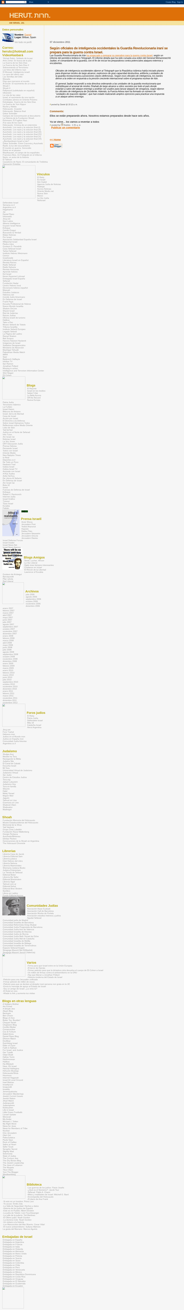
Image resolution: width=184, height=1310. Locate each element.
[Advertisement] (110, 33)
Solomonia (7, 1154)
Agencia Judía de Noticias (49, 184)
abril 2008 (7, 643)
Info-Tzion (7, 434)
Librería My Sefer (11, 877)
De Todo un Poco (10, 462)
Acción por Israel (10, 418)
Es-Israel (41, 179)
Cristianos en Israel (33, 567)
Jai (4, 212)
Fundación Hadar (11, 283)
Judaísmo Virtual (10, 773)
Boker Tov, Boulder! (11, 1020)
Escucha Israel (9, 766)
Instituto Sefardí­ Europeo (14, 329)
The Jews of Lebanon (12, 1165)
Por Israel (7, 237)
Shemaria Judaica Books (14, 868)
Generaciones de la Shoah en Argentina (21, 841)
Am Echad (7, 1006)
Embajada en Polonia (12, 1256)
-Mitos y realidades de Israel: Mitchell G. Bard (48, 1194)
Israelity (6, 1089)
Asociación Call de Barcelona (40, 911)
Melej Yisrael (8, 793)
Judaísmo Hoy (9, 784)
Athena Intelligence (11, 223)
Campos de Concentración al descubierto (21, 116)
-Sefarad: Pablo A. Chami (38, 1192)
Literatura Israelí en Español (15, 260)
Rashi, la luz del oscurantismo (16, 146)
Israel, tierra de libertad (13, 414)
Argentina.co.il (9, 207)
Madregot (7, 809)
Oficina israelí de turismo (14, 318)
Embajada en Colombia (13, 1263)
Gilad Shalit (8, 1055)
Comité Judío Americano (14, 297)
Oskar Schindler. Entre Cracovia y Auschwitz (23, 143)
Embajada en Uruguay (13, 1279)
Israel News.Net (10, 545)
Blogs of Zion (9, 1018)
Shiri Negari (8, 373)
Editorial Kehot (9, 886)
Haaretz (25, 529)
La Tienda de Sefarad (12, 872)
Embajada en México (12, 1272)
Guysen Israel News (12, 226)
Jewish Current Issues (13, 1096)
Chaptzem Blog (10, 1025)
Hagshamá (8, 209)
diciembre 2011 (10, 700)
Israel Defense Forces (13, 540)
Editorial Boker (9, 875)
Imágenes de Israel (11, 343)
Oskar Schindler (10, 113)
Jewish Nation (9, 1098)
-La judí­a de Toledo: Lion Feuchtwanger (21, 1213)
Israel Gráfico (9, 499)
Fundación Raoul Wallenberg (16, 832)
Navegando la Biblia (12, 759)
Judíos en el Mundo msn (14, 736)
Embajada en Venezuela (14, 1270)
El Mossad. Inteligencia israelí (16, 72)
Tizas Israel (8, 503)
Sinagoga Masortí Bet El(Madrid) (17, 950)
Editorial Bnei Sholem (12, 888)
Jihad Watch (8, 1101)
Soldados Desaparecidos (14, 345)
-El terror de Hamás (36, 968)
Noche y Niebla (10, 106)
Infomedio (7, 216)
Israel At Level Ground (13, 1080)
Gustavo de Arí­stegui (12, 574)
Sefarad (6, 281)
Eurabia (6, 506)
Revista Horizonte (11, 269)
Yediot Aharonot (28, 526)
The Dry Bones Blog (12, 1160)
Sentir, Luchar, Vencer (34, 560)
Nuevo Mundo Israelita (13, 306)
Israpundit (7, 1087)
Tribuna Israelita (10, 327)
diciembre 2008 (10, 661)
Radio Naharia (9, 267)
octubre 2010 (9, 684)
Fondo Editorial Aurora (13, 895)
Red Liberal (8, 581)
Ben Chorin (8, 1015)
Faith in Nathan (10, 1048)
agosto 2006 (31, 597)
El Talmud (7, 159)
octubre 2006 (32, 601)
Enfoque (6, 228)
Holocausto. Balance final (14, 111)
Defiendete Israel (10, 203)
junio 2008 (7, 647)
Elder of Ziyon (9, 1045)
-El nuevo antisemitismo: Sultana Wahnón (22, 1227)
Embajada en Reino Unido (15, 1253)
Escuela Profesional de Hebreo (17, 304)
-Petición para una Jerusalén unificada (20, 979)
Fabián (6, 508)
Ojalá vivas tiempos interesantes (39, 565)
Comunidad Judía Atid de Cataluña (18, 938)
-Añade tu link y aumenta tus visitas (19, 993)
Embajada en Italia (11, 1247)
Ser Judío (7, 775)
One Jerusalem (10, 1133)
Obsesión (7, 93)
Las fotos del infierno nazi (14, 70)
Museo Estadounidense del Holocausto (20, 822)
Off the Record (34, 398)
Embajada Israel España (14, 278)
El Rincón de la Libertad (35, 570)
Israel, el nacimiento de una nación (18, 97)
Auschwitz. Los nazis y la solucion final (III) (22, 132)
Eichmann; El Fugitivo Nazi (15, 120)
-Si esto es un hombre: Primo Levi (18, 1201)
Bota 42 (6, 485)
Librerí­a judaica (10, 859)
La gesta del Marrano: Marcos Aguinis (20, 1229)
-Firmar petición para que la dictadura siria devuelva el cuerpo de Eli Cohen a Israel (65, 970)
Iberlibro (6, 891)
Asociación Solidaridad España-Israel (20, 239)
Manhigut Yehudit (11, 350)
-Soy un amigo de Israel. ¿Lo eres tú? (20, 989)
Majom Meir (8, 796)
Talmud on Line (10, 800)
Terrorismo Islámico (12, 404)
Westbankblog (9, 1174)
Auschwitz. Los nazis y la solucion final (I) (21, 127)
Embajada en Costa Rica (14, 1276)
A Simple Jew (9, 1009)
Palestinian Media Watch (14, 352)
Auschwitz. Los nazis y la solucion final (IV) (22, 134)
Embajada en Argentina (13, 1242)
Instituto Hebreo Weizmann (15, 253)
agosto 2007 (8, 624)
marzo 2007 (8, 613)
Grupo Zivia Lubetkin (12, 829)
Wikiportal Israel (10, 242)
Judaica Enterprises (12, 870)
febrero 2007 (9, 610)
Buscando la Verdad (12, 232)
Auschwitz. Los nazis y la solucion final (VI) (22, 139)
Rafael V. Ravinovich (12, 494)
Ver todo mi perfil (23, 42)
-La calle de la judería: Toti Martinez (19, 1215)
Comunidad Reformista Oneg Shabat (19, 925)
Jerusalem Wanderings (13, 1094)
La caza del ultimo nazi (13, 74)
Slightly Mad (8, 1151)
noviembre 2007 (10, 631)
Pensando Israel (10, 448)
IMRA (5, 354)
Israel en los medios (36, 391)
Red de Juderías (10, 313)
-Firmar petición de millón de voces (19, 982)
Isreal (5, 487)
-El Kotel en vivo (10, 991)
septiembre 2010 (10, 682)
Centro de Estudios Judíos (15, 777)
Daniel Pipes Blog (11, 1036)
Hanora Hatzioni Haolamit (14, 341)
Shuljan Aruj (8, 754)
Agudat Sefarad (34, 918)
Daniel (28, 35)
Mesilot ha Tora (10, 756)
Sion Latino (8, 221)
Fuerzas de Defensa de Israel (16, 490)
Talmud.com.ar (9, 884)
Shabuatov (8, 807)
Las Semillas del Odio (12, 77)
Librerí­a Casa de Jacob (13, 854)
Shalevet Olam (9, 805)
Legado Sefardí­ (10, 331)
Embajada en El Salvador (14, 1281)
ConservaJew (9, 1029)
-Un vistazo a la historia (13, 1222)
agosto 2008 (8, 652)
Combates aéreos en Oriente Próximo (20, 100)
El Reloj (40, 177)
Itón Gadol (42, 182)
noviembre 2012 (10, 702)
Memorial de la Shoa (12, 825)
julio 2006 (30, 594)
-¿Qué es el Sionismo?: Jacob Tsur (43, 1190)
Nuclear (6, 1130)
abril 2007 (7, 615)
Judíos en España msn (13, 739)
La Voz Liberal (30, 563)
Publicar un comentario (65, 127)
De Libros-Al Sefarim (12, 478)
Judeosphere (9, 1105)
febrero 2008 (9, 638)
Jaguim (6, 798)
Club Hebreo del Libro (13, 861)
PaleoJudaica (9, 1137)
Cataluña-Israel (34, 725)
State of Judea (9, 1156)
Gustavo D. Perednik (12, 246)
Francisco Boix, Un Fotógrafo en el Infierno (22, 155)
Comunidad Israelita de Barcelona (18, 922)
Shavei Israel (9, 311)
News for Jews (9, 1126)
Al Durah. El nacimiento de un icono (19, 83)
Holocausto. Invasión (12, 109)
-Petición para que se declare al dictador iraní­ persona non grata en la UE (36, 984)
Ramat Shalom (9, 336)
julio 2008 (7, 650)
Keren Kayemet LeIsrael (14, 276)
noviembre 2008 (10, 659)
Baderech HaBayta (11, 359)
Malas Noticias (9, 235)
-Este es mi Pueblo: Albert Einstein (18, 1210)
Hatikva (6, 320)
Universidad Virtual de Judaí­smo (17, 770)
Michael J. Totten (10, 1121)
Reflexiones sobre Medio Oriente (18, 425)
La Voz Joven (9, 441)
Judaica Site (8, 761)
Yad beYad (8, 430)
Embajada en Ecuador (13, 1286)
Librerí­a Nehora (10, 863)
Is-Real (6, 457)
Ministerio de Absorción (13, 347)
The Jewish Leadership (13, 1163)
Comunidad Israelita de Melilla (16, 941)
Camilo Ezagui (9, 230)
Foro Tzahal (8, 732)
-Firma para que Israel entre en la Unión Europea (49, 966)
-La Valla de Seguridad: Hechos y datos (21, 1206)
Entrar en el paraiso (12, 150)
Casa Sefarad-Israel (12, 249)
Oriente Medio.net (45, 191)
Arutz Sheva (26, 522)
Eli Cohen (7, 375)
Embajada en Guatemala (14, 1283)
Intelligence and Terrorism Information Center (23, 370)
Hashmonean (9, 1059)
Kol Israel (7, 274)
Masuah (6, 290)
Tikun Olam (8, 1170)
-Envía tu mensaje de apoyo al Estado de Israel (24, 986)
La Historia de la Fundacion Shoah (18, 118)
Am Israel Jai (9, 437)
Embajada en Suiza (11, 1260)
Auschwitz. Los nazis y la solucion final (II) (22, 129)
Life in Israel (8, 1110)
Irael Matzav (8, 1082)
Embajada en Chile (11, 1265)
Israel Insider (9, 543)
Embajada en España (12, 1240)
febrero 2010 (9, 673)
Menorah (7, 1117)
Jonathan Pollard (10, 366)
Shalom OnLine (10, 308)
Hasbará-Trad (9, 464)
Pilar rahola (8, 579)
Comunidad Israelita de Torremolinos (19, 945)
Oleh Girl (7, 1135)
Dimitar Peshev (10, 839)
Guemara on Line (11, 802)
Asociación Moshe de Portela (40, 913)
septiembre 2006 (33, 599)
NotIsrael (41, 200)
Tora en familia (9, 786)
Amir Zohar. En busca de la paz (17, 60)
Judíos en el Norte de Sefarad (16, 432)
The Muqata (8, 1167)
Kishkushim (8, 1107)
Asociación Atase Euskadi (38, 909)
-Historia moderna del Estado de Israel (44, 977)
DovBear (7, 1041)
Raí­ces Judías (9, 315)
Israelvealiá (8, 258)
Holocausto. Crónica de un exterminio (20, 125)
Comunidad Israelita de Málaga (17, 943)
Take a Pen (8, 322)
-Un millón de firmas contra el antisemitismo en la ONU (52, 972)
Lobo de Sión (9, 427)
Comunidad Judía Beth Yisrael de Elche (21, 936)
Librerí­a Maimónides (12, 865)
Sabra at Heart (9, 1144)
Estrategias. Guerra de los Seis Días (19, 102)
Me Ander (7, 1119)
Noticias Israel (9, 439)
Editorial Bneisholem (12, 879)
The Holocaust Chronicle (14, 843)
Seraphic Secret (10, 1149)
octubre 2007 (9, 629)
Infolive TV (7, 361)
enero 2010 (8, 670)
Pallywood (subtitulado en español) (18, 90)
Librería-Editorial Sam (13, 856)
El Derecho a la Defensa (14, 421)
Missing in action (10, 368)
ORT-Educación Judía (13, 444)
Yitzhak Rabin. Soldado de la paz (18, 58)
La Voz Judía (43, 198)
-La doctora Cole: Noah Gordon (17, 1220)
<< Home (55, 139)
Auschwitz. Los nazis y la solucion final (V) (22, 136)
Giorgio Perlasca (10, 834)
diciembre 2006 (33, 606)
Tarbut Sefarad (9, 251)
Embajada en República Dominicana (19, 1274)
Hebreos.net (8, 295)
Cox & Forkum (9, 1032)
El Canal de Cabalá (11, 763)
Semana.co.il (9, 205)
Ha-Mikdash (8, 1064)
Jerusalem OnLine (29, 536)
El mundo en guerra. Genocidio (17, 148)
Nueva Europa (33, 400)
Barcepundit (8, 576)
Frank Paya (8, 301)
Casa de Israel (9, 416)
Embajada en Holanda (13, 1249)
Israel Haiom (8, 409)
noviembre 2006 (33, 604)
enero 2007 (8, 608)
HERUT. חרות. (29, 15)
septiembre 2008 (10, 654)
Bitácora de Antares (12, 411)
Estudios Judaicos (11, 292)
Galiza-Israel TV (10, 469)
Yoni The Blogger (10, 1172)
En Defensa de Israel (12, 299)
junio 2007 (7, 620)
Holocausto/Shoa (10, 1073)
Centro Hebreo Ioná (12, 285)
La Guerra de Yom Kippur (14, 104)
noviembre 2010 (10, 686)
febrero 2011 (8, 693)
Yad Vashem (8, 827)
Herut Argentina (34, 727)
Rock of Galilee (10, 1142)
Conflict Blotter (9, 1027)
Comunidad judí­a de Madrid (15, 920)
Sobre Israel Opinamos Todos (16, 423)
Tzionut (6, 501)
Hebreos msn (9, 734)
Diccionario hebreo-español (15, 288)
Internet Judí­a (9, 496)
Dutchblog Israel (10, 1043)
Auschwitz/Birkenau (11, 836)
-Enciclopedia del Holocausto (40, 1197)
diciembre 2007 (10, 633)
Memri (40, 196)
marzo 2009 (8, 668)
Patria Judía (8, 402)
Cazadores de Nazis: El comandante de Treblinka (25, 162)
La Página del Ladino (12, 334)
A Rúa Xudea (9, 473)
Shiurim (6, 789)
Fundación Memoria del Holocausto (19, 820)
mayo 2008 (8, 645)
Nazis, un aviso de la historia (16, 157)
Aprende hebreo (10, 272)
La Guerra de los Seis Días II (16, 65)
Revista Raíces (9, 262)
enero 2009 (8, 663)
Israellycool (8, 1084)
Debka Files (26, 531)
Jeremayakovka (10, 1091)
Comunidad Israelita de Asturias (17, 932)
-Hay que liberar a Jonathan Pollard (43, 975)
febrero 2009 (9, 666)
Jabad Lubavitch (10, 782)
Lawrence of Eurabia (33, 572)
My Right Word (9, 1124)
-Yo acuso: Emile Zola (13, 1204)
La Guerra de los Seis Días (15, 63)
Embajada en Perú (11, 1267)
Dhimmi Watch (9, 1038)
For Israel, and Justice (13, 1050)
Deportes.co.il (9, 460)
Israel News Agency (12, 547)
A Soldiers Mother (11, 1004)
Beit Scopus (8, 338)
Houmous (7, 1075)
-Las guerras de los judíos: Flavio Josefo (45, 1187)
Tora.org (6, 779)
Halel (5, 791)
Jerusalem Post (28, 524)
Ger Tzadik (8, 1052)
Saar (5, 357)
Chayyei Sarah (9, 1022)
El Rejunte (32, 388)
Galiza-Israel (8, 467)
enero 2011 (8, 691)
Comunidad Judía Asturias (15, 741)
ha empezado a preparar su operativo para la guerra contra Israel (120, 55)
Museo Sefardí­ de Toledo (14, 324)
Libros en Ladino (10, 893)
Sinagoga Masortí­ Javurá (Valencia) (19, 952)
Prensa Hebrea (10, 446)
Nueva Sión (42, 193)
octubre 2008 (9, 656)
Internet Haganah (11, 1078)
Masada (6, 79)
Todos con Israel (10, 450)
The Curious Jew (10, 1158)
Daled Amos (8, 1034)
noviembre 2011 (10, 698)
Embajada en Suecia (12, 1258)
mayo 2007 (8, 617)
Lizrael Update (9, 1114)
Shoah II (6, 88)
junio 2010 (7, 677)
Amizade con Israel (11, 471)
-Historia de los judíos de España (18, 1208)
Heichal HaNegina (11, 1068)
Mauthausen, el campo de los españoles (21, 152)
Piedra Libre (8, 244)
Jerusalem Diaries (29, 538)
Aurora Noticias (44, 189)
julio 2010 (7, 679)
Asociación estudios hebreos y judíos (44, 915)
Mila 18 (30, 723)
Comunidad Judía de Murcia (15, 934)
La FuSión (7, 407)
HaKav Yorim (9, 1057)
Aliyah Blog (8, 1011)
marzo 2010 (8, 675)
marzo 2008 (8, 640)
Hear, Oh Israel (10, 1066)
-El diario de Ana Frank (37, 1199)
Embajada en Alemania (13, 1251)
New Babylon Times (12, 455)
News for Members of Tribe (15, 1128)
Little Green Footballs (12, 1112)
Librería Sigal (9, 882)
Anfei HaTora (9, 476)
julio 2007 (7, 622)
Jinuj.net (6, 219)
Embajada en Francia (12, 1244)
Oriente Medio (9, 453)
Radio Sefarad (9, 265)
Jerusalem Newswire (30, 533)
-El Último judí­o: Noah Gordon (16, 1217)
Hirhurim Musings (11, 1071)
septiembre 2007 (10, 627)
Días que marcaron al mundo (16, 81)
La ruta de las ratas (11, 95)
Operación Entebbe (11, 164)
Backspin (7, 1013)
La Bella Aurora (34, 395)
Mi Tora (6, 768)
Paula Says (8, 1140)
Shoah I (6, 86)
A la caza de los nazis (12, 123)
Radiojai (41, 186)
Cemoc (6, 255)
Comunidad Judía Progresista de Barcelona (22, 927)
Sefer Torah (8, 1147)
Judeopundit (8, 1103)
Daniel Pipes (8, 214)
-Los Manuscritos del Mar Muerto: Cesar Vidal (24, 1224)
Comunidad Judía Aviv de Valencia (18, 929)
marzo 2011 (8, 696)
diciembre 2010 (10, 689)
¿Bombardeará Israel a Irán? (16, 141)
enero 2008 (8, 636)
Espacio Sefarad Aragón (14, 948)
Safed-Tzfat (32, 393)
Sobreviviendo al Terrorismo (15, 67)
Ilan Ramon (8, 364)
